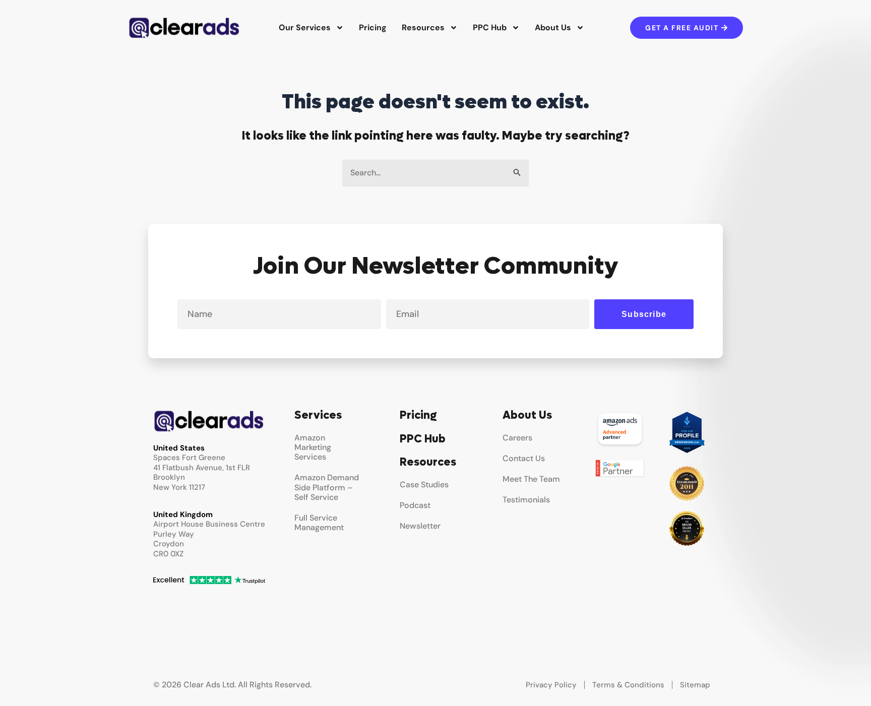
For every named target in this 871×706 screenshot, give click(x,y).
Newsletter (420, 526)
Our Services (305, 27)
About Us (553, 27)
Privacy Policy (551, 685)
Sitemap (695, 685)
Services (318, 415)
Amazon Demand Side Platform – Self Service (326, 487)
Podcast (415, 505)
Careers (517, 437)
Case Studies (424, 484)
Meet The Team (531, 479)
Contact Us (524, 458)
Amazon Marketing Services (312, 447)
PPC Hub (490, 27)
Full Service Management (319, 522)
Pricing (373, 27)
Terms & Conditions (628, 685)
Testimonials (526, 499)
